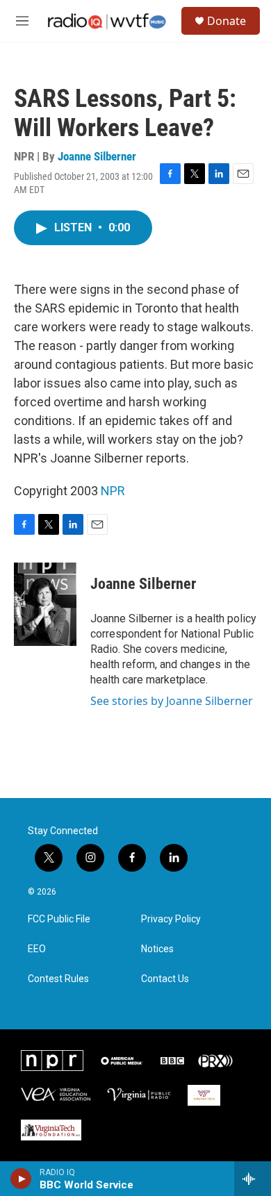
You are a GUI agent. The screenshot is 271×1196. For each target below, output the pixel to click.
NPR (113, 490)
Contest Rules (58, 979)
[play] (21, 1179)
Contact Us (165, 979)
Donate (226, 21)
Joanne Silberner (97, 156)
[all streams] (252, 1178)
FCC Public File (59, 919)
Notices (157, 949)
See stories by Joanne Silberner (171, 700)
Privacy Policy (171, 919)
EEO (37, 949)
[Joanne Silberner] (45, 604)
